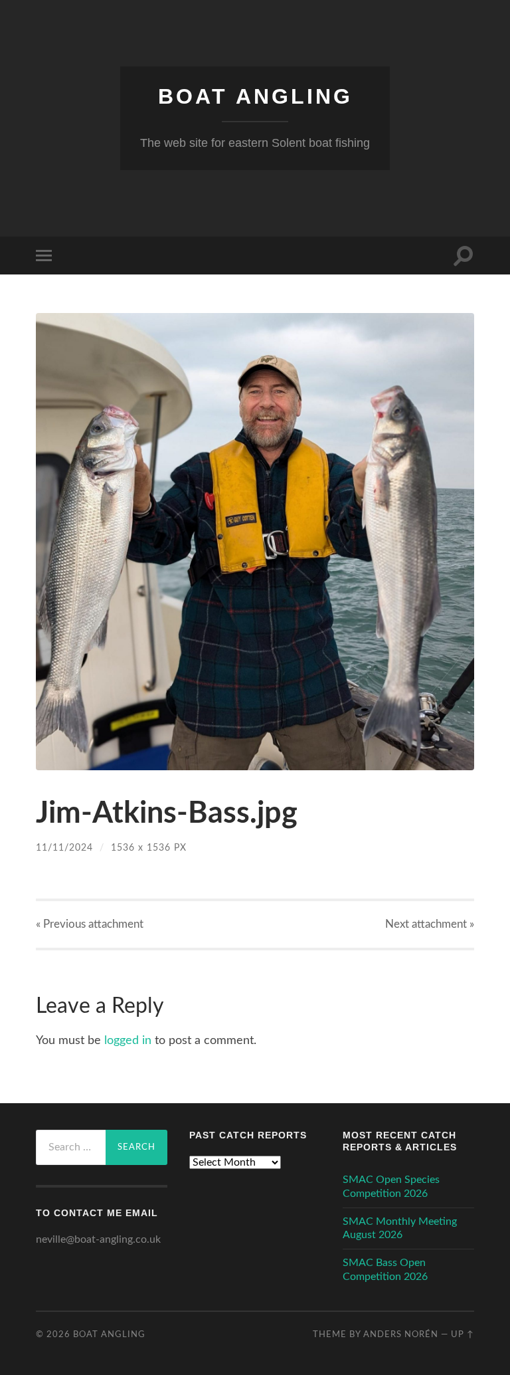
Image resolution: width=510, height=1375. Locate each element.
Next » (429, 924)
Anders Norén (400, 1334)
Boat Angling (255, 96)
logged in (127, 1041)
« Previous (89, 924)
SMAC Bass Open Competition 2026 (385, 1269)
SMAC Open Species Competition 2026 (391, 1186)
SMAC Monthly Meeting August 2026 (400, 1228)
